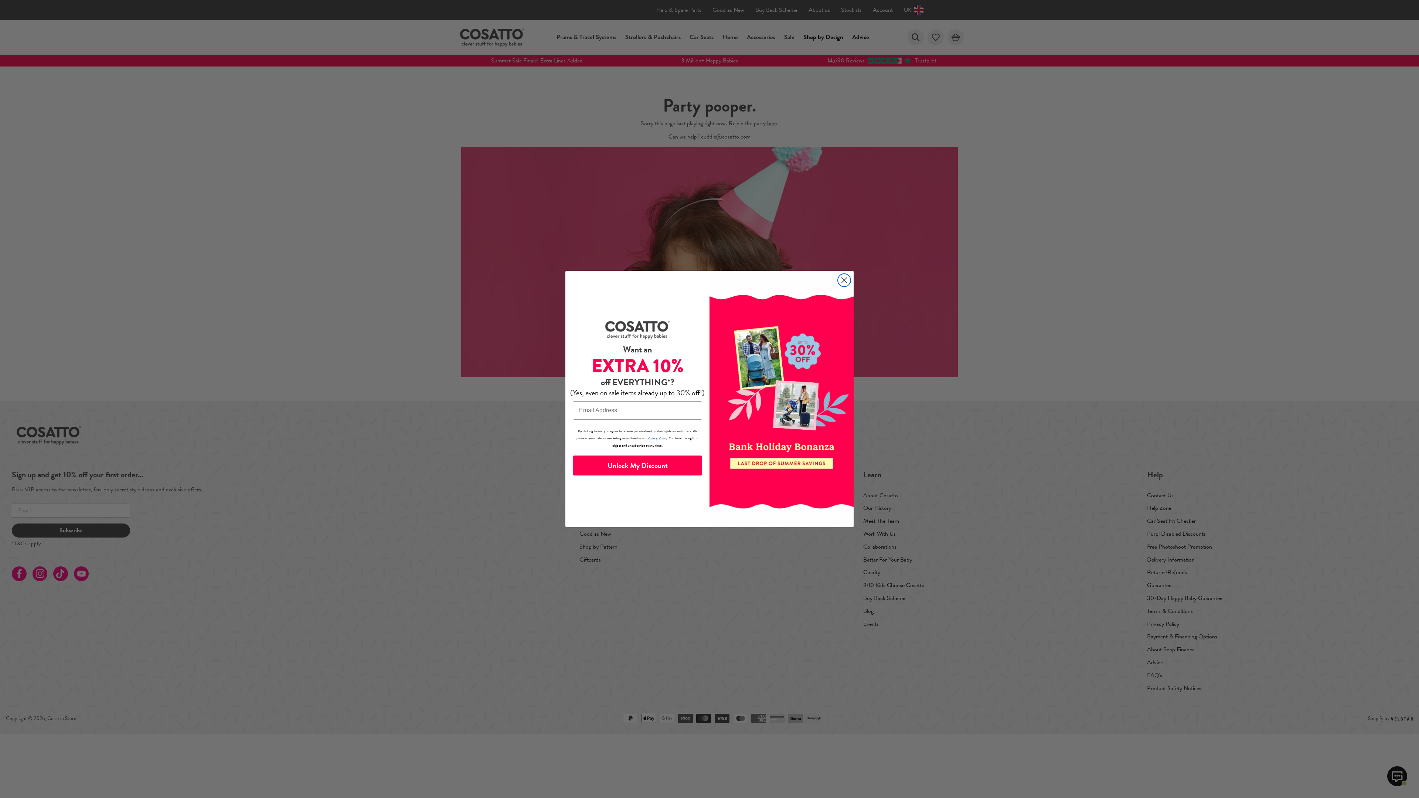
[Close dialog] (844, 280)
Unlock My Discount (638, 465)
